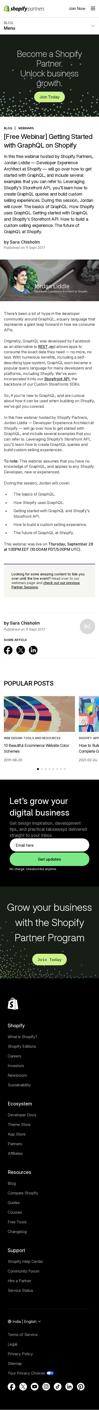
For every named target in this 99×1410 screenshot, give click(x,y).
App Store (16, 1134)
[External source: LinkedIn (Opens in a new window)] (33, 650)
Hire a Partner (19, 1280)
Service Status (20, 1290)
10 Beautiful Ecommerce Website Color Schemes (36, 748)
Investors (16, 1065)
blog (8, 128)
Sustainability (19, 1085)
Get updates (49, 859)
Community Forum (23, 1271)
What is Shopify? (22, 1036)
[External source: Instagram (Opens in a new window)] (46, 1386)
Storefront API (57, 378)
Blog (12, 1183)
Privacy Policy (20, 1353)
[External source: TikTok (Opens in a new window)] (58, 1386)
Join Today (49, 97)
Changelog (17, 1231)
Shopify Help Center (25, 1261)
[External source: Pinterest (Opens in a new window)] (81, 1386)
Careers (14, 1056)
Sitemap (15, 1363)
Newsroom (17, 1075)
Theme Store (19, 1124)
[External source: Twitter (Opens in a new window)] (20, 650)
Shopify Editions (22, 1046)
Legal (12, 1344)
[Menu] (93, 8)
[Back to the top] (13, 1004)
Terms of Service (22, 1334)
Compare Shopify (23, 1193)
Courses (15, 1212)
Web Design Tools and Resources (32, 738)
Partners (15, 1143)
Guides (14, 1202)
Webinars (26, 128)
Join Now (77, 8)
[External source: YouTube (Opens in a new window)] (34, 1386)
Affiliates (15, 1153)
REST (43, 346)
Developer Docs (22, 1114)
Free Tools (17, 1221)
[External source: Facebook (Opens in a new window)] (8, 650)
